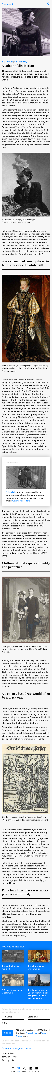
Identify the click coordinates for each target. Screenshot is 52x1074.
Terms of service (9, 1056)
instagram (18, 1048)
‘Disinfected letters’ (21, 500)
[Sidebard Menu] (36, 1068)
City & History (20, 61)
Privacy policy (9, 1060)
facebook (6, 1048)
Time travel (7, 61)
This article (11, 491)
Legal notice (8, 1053)
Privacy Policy (31, 1033)
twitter (29, 1048)
